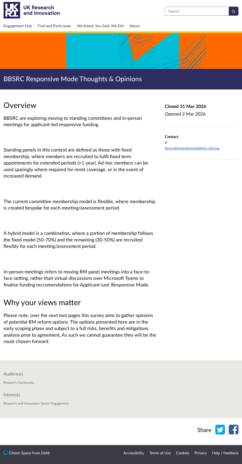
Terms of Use (160, 453)
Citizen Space (20, 453)
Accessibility (133, 453)
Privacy (200, 453)
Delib (45, 453)
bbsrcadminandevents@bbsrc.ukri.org (192, 148)
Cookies (182, 453)
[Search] (233, 11)
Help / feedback (225, 453)
